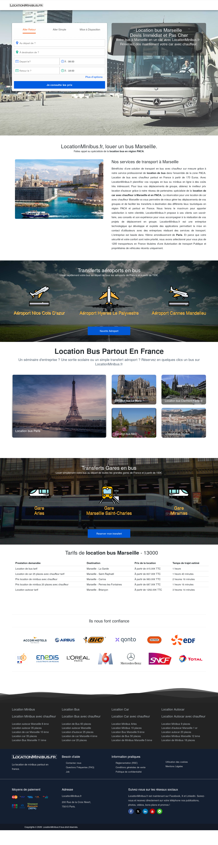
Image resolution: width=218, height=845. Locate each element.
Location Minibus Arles (124, 723)
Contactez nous (73, 762)
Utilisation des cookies (177, 761)
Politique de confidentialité (129, 771)
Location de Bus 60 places (76, 723)
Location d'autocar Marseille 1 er (179, 728)
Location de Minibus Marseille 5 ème (132, 740)
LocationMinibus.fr (51, 826)
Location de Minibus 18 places (178, 740)
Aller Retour (29, 29)
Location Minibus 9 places (175, 723)
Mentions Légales (174, 766)
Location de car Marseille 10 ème (30, 732)
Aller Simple (59, 29)
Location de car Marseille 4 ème (79, 736)
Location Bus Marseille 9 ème (128, 732)
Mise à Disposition (90, 29)
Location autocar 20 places (176, 732)
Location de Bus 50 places (126, 736)
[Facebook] (131, 811)
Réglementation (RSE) (127, 762)
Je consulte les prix (59, 85)
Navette (109, 331)
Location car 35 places (24, 736)
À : (65, 61)
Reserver (109, 533)
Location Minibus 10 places (127, 728)
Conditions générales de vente (130, 767)
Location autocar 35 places (27, 728)
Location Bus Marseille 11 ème (29, 740)
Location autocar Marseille (76, 728)
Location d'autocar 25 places (78, 732)
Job (67, 771)
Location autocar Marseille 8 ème (30, 723)
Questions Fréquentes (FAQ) (80, 767)
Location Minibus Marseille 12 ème (180, 736)
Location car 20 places (74, 740)
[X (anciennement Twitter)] (138, 813)
